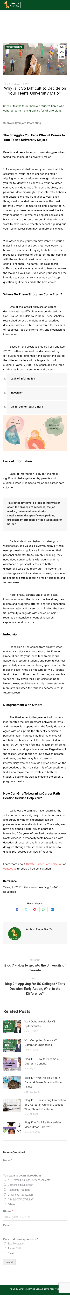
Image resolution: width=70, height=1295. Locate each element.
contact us (9, 868)
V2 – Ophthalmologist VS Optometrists (39, 1024)
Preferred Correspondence (20, 1239)
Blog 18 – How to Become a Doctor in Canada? (41, 1061)
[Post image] (12, 1026)
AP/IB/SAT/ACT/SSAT (21, 1199)
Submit (9, 1262)
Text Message (16, 1243)
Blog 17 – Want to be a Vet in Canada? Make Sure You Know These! (43, 1082)
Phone (8, 1211)
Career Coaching (14, 47)
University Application (20, 1194)
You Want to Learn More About (22, 1175)
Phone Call (14, 1248)
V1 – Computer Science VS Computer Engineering (40, 1042)
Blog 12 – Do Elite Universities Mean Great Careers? (42, 1125)
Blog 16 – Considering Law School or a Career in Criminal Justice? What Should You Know (45, 1104)
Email (7, 1225)
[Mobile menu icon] (65, 5)
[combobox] (7, 1217)
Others (11, 1204)
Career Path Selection (20, 1184)
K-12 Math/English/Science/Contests (29, 1180)
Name (7, 1160)
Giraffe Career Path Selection (44, 864)
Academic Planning (19, 1189)
